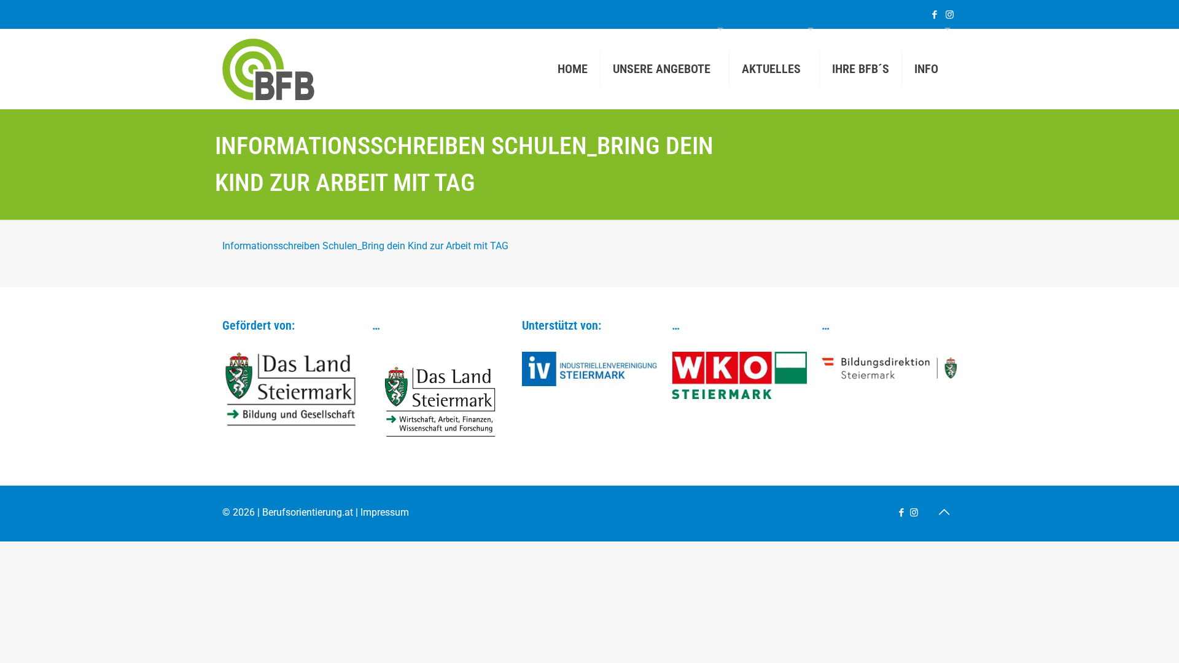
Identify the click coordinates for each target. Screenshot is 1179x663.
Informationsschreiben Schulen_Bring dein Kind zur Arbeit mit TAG (365, 246)
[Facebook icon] (934, 14)
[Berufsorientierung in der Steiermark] (268, 69)
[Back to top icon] (944, 512)
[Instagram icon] (949, 14)
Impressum (384, 512)
